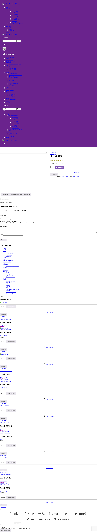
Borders (10, 71)
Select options (11, 306)
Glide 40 (11, 79)
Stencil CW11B (4, 429)
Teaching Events (9, 90)
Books (7, 98)
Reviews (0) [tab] (27, 194)
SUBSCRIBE (18, 523)
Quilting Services (13, 133)
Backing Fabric (12, 94)
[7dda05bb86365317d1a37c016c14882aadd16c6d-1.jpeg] (23, 171)
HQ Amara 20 (15, 121)
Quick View (3, 316)
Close (4, 49)
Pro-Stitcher (14, 126)
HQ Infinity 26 (15, 125)
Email (1, 237)
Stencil (77, 176)
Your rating (3, 225)
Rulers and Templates (11, 61)
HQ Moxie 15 (15, 117)
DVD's (7, 87)
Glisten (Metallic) (13, 73)
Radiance (11, 95)
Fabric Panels (12, 96)
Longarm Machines (13, 115)
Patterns (7, 101)
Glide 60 (11, 84)
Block (73, 176)
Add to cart (59, 167)
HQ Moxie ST (15, 119)
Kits (7, 88)
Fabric (7, 92)
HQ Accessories (9, 60)
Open (4, 47)
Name (1, 234)
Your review (3, 226)
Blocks (10, 66)
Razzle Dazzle (12, 76)
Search (18, 41)
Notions (7, 58)
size (53, 163)
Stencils (7, 65)
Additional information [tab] (16, 194)
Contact (7, 137)
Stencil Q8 (53, 154)
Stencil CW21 (3, 481)
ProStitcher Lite (15, 128)
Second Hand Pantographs (15, 64)
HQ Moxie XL (15, 118)
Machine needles (10, 57)
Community (8, 132)
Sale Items (8, 102)
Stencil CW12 (3, 377)
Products (8, 114)
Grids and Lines (12, 68)
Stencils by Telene (13, 69)
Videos (10, 134)
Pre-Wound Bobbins (13, 77)
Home (7, 113)
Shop (10, 130)
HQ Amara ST (15, 123)
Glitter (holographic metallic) (15, 75)
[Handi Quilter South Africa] (10, 3)
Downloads (11, 136)
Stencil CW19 (3, 325)
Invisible (11, 81)
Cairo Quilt (11, 80)
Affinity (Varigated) (13, 83)
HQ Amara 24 (15, 122)
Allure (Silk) (12, 86)
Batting (7, 91)
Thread (7, 72)
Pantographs (8, 62)
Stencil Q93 (53, 152)
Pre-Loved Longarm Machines (16, 129)
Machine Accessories (11, 99)
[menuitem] (7, 7)
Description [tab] (5, 194)
